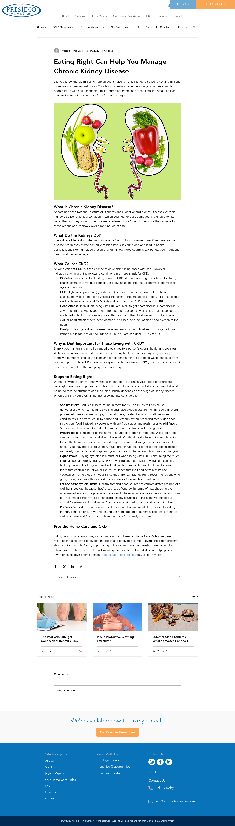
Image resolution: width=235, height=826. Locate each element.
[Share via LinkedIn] (72, 566)
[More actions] (179, 51)
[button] (162, 16)
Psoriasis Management (92, 27)
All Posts (41, 27)
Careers (50, 792)
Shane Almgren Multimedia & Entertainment (152, 820)
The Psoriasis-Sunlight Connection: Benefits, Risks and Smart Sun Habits (60, 639)
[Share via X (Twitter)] (64, 566)
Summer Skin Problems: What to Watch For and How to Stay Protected (173, 639)
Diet (137, 27)
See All (194, 596)
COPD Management (63, 27)
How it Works (54, 773)
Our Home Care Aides (60, 780)
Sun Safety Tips (119, 27)
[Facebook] (160, 762)
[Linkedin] (168, 762)
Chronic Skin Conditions (158, 27)
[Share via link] (80, 566)
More (181, 27)
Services (50, 767)
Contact (50, 798)
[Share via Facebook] (55, 566)
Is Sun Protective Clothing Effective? (115, 639)
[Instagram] (151, 762)
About (49, 761)
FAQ (48, 786)
